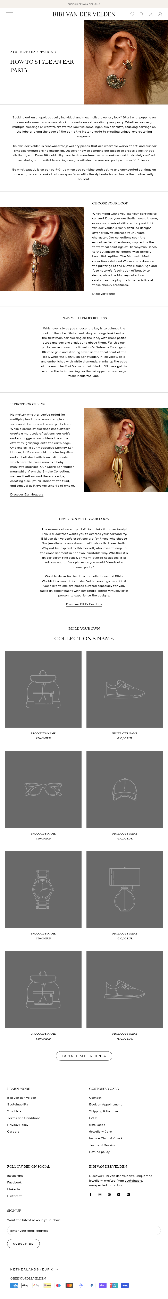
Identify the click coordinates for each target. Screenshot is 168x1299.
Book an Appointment (105, 1104)
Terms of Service (102, 1145)
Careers (13, 1131)
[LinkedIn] (128, 1194)
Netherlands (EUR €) (32, 1269)
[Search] (142, 14)
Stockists (14, 1111)
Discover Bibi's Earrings (84, 604)
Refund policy (99, 1151)
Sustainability (17, 1104)
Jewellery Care (100, 1131)
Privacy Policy (17, 1124)
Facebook (14, 1182)
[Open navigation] (9, 14)
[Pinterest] (109, 1194)
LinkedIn (13, 1189)
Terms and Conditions (23, 1118)
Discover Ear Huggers (26, 494)
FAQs (93, 1118)
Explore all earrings (84, 1055)
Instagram (15, 1175)
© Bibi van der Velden (28, 1279)
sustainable (133, 1180)
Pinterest (14, 1196)
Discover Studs (103, 293)
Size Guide (97, 1124)
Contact (95, 1097)
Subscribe (23, 1243)
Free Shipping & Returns (84, 4)
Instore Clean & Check (106, 1138)
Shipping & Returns (103, 1111)
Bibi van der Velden (21, 1097)
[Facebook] (90, 1194)
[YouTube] (118, 1194)
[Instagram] (100, 1194)
